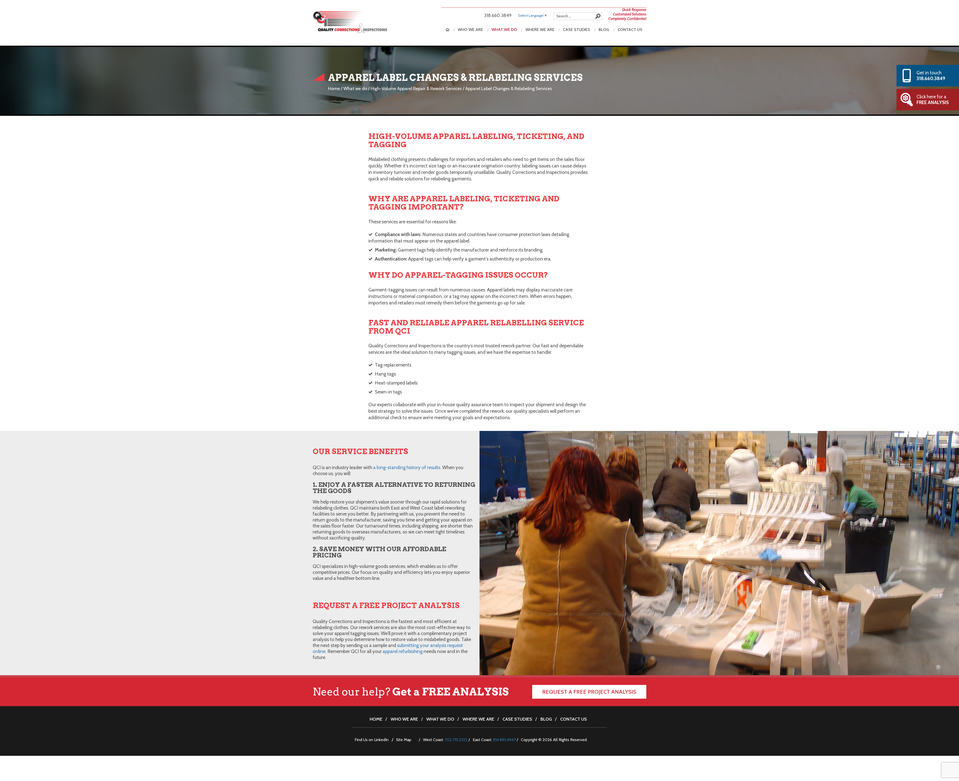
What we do (504, 29)
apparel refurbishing (403, 651)
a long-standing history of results (406, 467)
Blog (604, 29)
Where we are (539, 29)
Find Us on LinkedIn (372, 739)
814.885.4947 (504, 739)
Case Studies (576, 29)
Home (447, 29)
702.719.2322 (456, 739)
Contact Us (630, 29)
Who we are (470, 29)
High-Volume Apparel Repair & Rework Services (416, 88)
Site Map (403, 739)
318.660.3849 (497, 15)
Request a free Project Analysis (589, 691)
